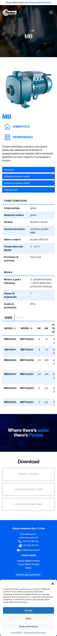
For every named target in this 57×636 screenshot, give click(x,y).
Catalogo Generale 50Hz (29, 489)
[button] (52, 583)
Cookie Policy (16, 632)
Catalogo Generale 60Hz (29, 504)
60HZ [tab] (21, 317)
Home (25, 30)
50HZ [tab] (8, 317)
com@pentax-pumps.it (30, 550)
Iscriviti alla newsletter (28, 574)
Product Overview (28, 474)
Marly (29, 567)
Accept (28, 610)
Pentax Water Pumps (28, 560)
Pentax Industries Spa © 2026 (28, 528)
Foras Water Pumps (28, 564)
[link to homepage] (9, 12)
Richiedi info (11, 189)
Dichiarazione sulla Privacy (35, 632)
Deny (28, 618)
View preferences (28, 626)
